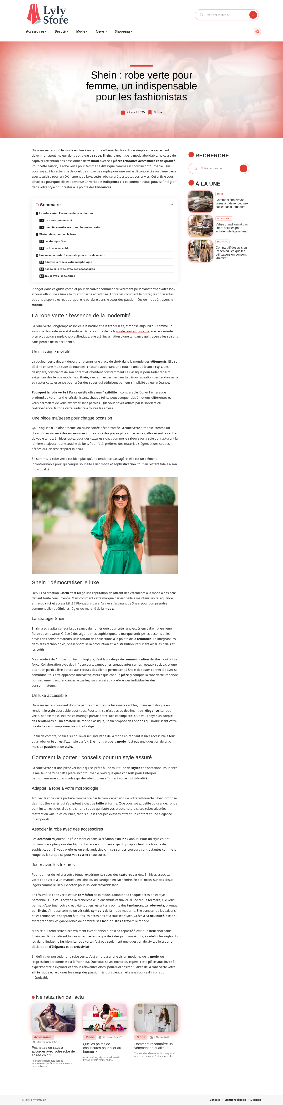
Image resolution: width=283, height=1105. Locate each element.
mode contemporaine (132, 331)
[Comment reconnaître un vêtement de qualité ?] (156, 1018)
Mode (158, 112)
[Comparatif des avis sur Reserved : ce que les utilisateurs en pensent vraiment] (200, 251)
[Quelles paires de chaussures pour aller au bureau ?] (105, 1018)
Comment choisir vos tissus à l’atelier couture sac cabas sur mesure (232, 203)
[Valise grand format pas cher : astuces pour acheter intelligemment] (200, 226)
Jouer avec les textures (59, 275)
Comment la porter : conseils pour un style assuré (72, 255)
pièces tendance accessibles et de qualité (144, 161)
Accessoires (43, 1037)
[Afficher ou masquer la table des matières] (117, 205)
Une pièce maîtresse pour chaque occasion (72, 227)
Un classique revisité (58, 220)
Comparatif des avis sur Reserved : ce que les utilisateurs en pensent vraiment (232, 253)
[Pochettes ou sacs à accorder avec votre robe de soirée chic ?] (53, 1018)
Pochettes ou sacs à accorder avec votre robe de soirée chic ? (53, 1051)
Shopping (222, 241)
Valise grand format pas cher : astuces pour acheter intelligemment (232, 228)
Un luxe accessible (56, 248)
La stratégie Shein (56, 241)
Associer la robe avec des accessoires (69, 268)
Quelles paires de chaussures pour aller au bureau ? (102, 1048)
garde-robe (92, 155)
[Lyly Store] (47, 14)
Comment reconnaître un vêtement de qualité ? (153, 1046)
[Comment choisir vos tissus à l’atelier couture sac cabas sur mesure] (200, 201)
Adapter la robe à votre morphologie (68, 261)
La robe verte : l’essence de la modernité (66, 213)
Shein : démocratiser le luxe (57, 234)
